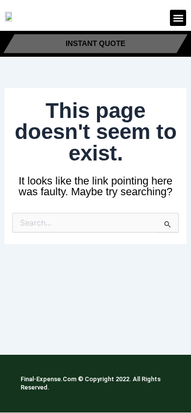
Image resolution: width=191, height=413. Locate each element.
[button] (178, 18)
